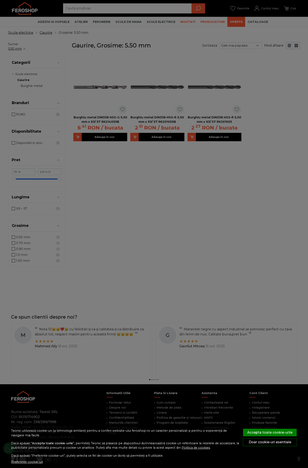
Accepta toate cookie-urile (269, 432)
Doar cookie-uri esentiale (270, 442)
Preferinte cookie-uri (27, 462)
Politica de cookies (196, 448)
